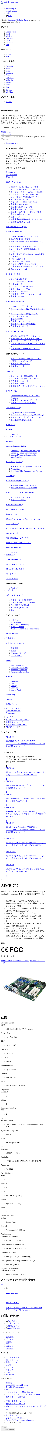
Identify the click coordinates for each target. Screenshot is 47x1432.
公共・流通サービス (13, 408)
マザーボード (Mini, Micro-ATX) (24, 202)
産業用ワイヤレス (18, 296)
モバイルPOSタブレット (21, 420)
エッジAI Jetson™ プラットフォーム (26, 359)
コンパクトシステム (19, 316)
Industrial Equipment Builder (16, 446)
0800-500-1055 (14, 1328)
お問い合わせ (11, 704)
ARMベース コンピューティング (25, 187)
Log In (13, 8)
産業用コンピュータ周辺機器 (23, 324)
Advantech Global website (18, 20)
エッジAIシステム (18, 500)
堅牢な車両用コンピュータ (15, 509)
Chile (8, 40)
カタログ (9, 1370)
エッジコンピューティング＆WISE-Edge (20, 492)
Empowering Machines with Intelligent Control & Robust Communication (25, 452)
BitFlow (14, 552)
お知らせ (14, 620)
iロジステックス (11, 533)
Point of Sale (15, 469)
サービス (9, 555)
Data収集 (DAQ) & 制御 (20, 239)
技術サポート (11, 590)
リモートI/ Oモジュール (21, 261)
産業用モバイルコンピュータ (23, 403)
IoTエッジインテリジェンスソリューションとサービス (25, 528)
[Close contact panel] (2, 1284)
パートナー (10, 574)
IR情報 (8, 661)
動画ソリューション (13, 547)
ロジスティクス (11, 391)
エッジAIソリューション (21, 497)
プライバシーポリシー (15, 1418)
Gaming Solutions (12, 524)
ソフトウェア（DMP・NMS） (23, 286)
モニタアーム (10, 425)
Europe (8, 54)
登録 (8, 8)
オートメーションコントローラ (24, 246)
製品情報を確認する (19, 607)
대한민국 (9, 78)
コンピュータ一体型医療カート (24, 376)
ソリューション (12, 437)
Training (14, 686)
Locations (14, 688)
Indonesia (9, 73)
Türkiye (9, 90)
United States (11, 32)
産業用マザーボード (19, 326)
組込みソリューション (13, 182)
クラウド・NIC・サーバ (14, 331)
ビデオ (9, 1365)
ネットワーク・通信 (13, 274)
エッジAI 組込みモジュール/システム (27, 189)
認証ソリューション (19, 269)
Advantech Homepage (9, 2)
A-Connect (10, 713)
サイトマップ (11, 1415)
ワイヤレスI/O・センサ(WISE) (23, 264)
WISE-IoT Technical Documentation (25, 629)
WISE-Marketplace (13, 711)
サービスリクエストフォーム (23, 602)
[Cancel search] (7, 139)
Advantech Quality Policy (14, 569)
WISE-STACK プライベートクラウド (26, 339)
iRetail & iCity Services (14, 462)
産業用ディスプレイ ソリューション (18, 543)
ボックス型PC (17, 319)
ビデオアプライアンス (20, 364)
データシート (7, 961)
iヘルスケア (10, 476)
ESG (8, 1344)
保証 (12, 610)
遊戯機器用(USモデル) (20, 222)
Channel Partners (12, 579)
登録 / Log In (11, 143)
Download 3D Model (21, 961)
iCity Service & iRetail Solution (23, 413)
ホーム (9, 717)
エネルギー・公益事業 (14, 505)
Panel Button (6, 134)
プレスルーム (16, 656)
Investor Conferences (19, 670)
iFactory (9, 441)
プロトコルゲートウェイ (21, 289)
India (8, 71)
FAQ (8, 1372)
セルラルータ (16, 284)
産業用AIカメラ (17, 366)
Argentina (9, 38)
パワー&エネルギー (19, 259)
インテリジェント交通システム (24, 314)
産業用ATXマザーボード (16, 725)
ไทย (7, 87)
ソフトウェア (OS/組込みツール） (25, 197)
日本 (10, 16)
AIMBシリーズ (12, 727)
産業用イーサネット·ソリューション (26, 294)
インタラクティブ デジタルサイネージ (27, 415)
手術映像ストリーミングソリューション (28, 386)
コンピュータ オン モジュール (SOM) (27, 192)
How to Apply (16, 690)
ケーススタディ (12, 1357)
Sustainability (10, 694)
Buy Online (12, 1321)
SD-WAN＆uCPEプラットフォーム (25, 336)
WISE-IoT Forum (17, 627)
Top (4, 1427)
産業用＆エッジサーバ (13, 514)
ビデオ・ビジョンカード (21, 361)
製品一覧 (9, 177)
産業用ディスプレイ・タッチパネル (26, 212)
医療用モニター (17, 383)
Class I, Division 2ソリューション (24, 236)
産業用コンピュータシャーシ (23, 321)
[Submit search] (4, 139)
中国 (8, 68)
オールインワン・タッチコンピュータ (27, 467)
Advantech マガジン (19, 653)
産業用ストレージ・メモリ (22, 209)
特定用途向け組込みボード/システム (26, 219)
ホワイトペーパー (13, 1360)
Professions (15, 681)
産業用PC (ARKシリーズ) (21, 204)
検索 (8, 13)
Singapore (9, 82)
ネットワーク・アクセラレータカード (27, 341)
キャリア (9, 677)
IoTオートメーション (13, 231)
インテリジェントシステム (15, 301)
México (9, 36)
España (8, 56)
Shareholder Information (20, 672)
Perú (7, 45)
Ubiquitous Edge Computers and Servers (26, 471)
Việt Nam (9, 92)
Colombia (9, 43)
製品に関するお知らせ (20, 605)
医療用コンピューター (20, 381)
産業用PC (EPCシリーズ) (21, 207)
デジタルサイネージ (19, 199)
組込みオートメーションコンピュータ (27, 266)
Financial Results (17, 665)
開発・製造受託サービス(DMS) (16, 227)
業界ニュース (11, 1362)
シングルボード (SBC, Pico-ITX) (24, 194)
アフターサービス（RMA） (22, 600)
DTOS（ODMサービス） (14, 564)
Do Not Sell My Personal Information (20, 1420)
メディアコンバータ (19, 291)
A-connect (10, 1374)
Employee (9, 699)
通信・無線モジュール (20, 214)
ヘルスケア (10, 371)
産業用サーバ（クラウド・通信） (25, 349)
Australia (9, 66)
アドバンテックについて (14, 643)
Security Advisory (12, 633)
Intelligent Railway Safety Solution (24, 488)
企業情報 (9, 638)
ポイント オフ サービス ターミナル (26, 417)
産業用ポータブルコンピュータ (24, 400)
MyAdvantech (11, 11)
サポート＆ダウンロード (14, 595)
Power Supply (16, 434)
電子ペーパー (16, 217)
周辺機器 (9, 429)
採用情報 (9, 1346)
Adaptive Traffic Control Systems (23, 485)
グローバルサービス (13, 559)
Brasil (8, 34)
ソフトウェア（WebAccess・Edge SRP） (28, 254)
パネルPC (15, 256)
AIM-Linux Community (20, 625)
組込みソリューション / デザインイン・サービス (23, 519)
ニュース (9, 1367)
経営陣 (13, 651)
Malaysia (9, 80)
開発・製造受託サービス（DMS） (18, 538)
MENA (9, 102)
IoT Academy (16, 622)
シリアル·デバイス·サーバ (22, 281)
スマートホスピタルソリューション (26, 378)
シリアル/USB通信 (19, 279)
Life (12, 684)
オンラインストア (13, 708)
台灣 (8, 85)
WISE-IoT (15, 588)
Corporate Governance (19, 668)
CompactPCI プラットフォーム (23, 306)
